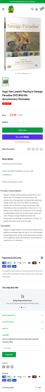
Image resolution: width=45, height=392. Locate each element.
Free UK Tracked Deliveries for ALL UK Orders (22, 1)
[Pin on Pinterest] (33, 149)
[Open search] (32, 9)
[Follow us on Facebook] (3, 366)
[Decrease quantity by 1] (12, 122)
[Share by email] (41, 149)
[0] (41, 9)
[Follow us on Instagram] (7, 366)
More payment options (22, 142)
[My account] (36, 9)
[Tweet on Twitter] (37, 149)
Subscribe (9, 355)
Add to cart (22, 130)
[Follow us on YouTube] (12, 366)
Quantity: (5, 122)
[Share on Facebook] (28, 149)
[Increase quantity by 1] (23, 122)
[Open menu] (3, 9)
